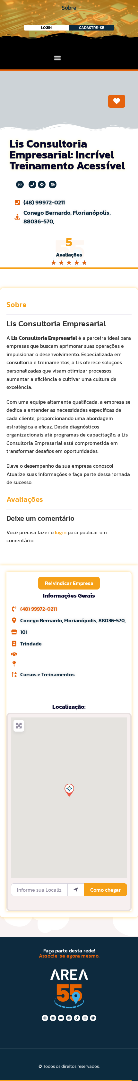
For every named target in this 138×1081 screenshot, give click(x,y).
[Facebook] (69, 1018)
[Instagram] (45, 1018)
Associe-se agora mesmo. (69, 955)
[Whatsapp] (20, 184)
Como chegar (105, 890)
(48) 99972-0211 (44, 202)
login (60, 532)
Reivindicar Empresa (69, 583)
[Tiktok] (77, 1018)
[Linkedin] (53, 1018)
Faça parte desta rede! (69, 950)
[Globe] (85, 1018)
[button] (57, 57)
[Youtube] (61, 1018)
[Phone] (32, 184)
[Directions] (42, 184)
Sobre (16, 304)
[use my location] (75, 889)
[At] (93, 1018)
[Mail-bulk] (52, 184)
